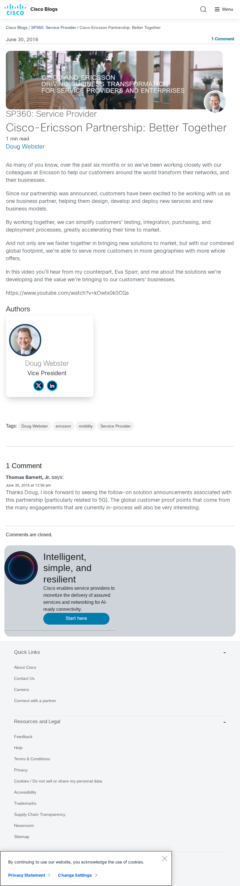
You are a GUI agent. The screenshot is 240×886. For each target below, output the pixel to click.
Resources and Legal (37, 721)
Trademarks (25, 803)
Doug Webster (25, 147)
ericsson (63, 426)
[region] (86, 868)
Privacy (21, 770)
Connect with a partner (35, 700)
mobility (86, 426)
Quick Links (27, 652)
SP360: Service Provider (53, 27)
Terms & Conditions (32, 758)
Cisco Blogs (44, 9)
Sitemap (21, 836)
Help (18, 747)
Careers (21, 689)
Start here (76, 618)
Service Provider (115, 426)
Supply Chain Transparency (39, 814)
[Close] (164, 858)
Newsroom (24, 825)
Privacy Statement (26, 875)
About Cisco (25, 667)
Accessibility (25, 792)
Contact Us (24, 678)
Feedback (23, 736)
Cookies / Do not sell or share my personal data (58, 781)
